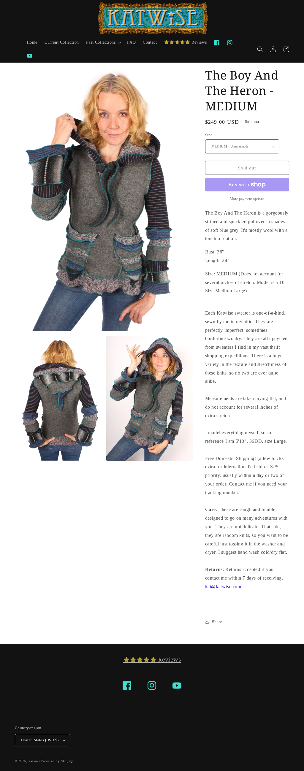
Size (209, 135)
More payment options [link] (247, 199)
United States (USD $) (39, 740)
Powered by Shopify (57, 761)
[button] (103, 42)
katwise (34, 761)
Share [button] (217, 622)
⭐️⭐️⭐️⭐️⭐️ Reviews (152, 659)
